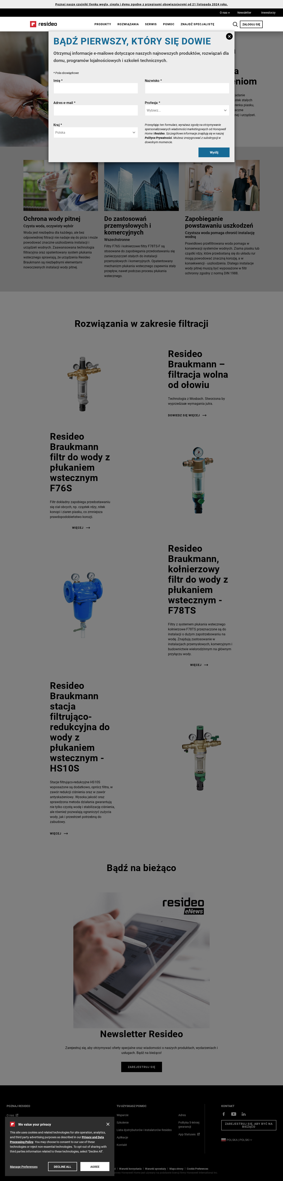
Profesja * (152, 102)
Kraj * (57, 125)
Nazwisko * (153, 80)
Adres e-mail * (64, 102)
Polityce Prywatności (158, 138)
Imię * (58, 80)
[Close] (229, 36)
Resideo (159, 133)
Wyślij (214, 152)
